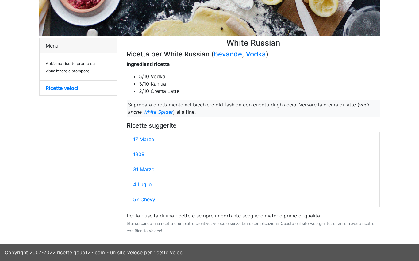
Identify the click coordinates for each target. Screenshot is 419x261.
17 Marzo (143, 139)
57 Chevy (144, 199)
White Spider (158, 112)
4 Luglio (142, 184)
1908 (138, 154)
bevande (228, 54)
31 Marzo (144, 169)
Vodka (256, 54)
